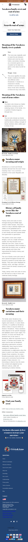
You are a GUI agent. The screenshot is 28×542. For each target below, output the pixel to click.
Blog (4, 491)
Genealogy (5, 473)
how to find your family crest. (15, 408)
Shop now (5, 470)
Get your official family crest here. (14, 415)
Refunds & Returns (7, 464)
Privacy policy (6, 482)
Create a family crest (7, 517)
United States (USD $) (13, 530)
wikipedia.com (21, 421)
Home (4, 458)
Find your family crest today (9, 511)
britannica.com (7, 419)
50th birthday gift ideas (8, 515)
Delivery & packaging (7, 461)
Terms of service (6, 485)
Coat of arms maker (7, 467)
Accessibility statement (8, 488)
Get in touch (5, 476)
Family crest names (7, 513)
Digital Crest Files (7, 395)
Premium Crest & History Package (11, 202)
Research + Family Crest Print (10, 153)
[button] (2, 4)
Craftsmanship (6, 479)
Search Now (14, 34)
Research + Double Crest (8, 303)
